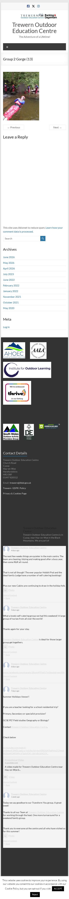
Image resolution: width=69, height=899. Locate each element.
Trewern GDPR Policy (14, 488)
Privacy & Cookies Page (14, 493)
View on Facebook (10, 595)
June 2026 (9, 257)
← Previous (13, 127)
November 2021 (12, 296)
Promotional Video (14, 760)
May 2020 (8, 308)
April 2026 (9, 268)
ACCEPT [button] (58, 888)
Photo (11, 590)
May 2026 (8, 262)
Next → (57, 127)
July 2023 (8, 274)
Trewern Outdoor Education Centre (34, 27)
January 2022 (10, 291)
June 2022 (9, 279)
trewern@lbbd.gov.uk (20, 482)
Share (7, 598)
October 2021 (11, 302)
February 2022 (11, 285)
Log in (6, 326)
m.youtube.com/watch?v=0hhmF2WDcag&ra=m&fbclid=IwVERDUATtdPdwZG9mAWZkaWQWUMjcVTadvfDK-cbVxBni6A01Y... (33, 750)
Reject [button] (35, 894)
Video (12, 777)
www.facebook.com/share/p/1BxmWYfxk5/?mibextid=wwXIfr (34, 672)
